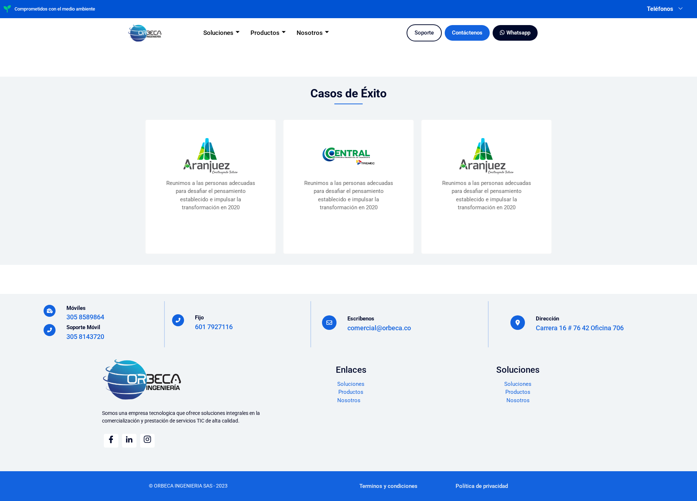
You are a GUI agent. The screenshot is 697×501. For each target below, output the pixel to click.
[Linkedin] (129, 441)
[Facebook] (111, 441)
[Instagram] (147, 441)
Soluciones (218, 32)
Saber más (211, 227)
